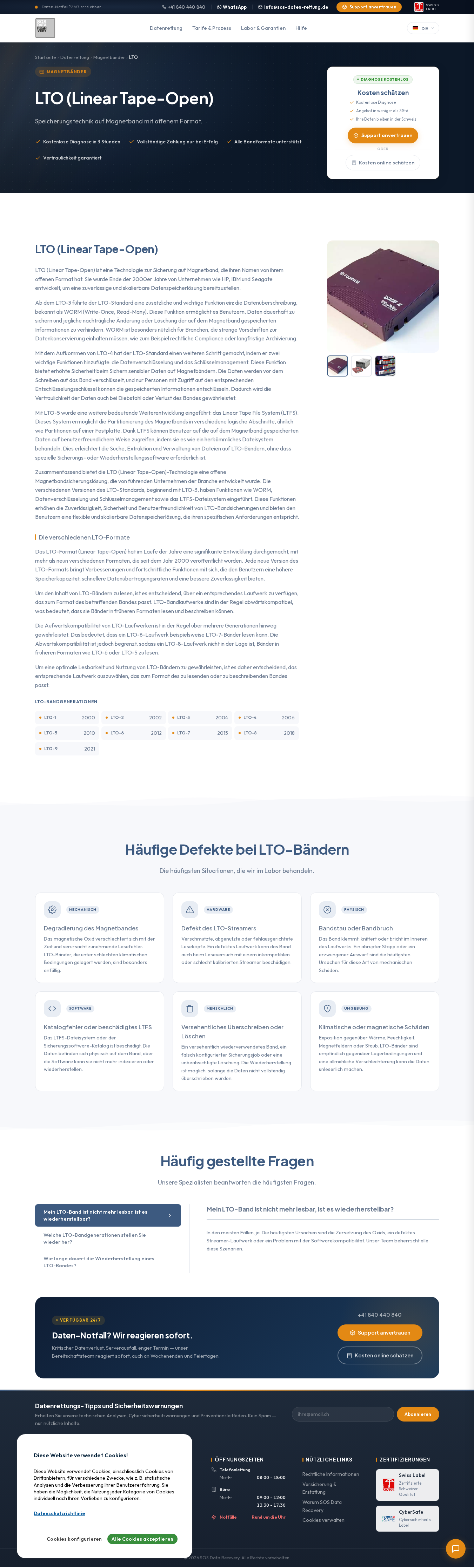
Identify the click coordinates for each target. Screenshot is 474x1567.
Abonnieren (418, 1414)
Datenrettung (166, 28)
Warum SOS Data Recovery (322, 1506)
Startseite (45, 57)
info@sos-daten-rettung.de (296, 7)
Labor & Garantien (263, 28)
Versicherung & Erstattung (319, 1488)
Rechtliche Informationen (330, 1474)
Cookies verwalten (323, 1520)
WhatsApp (235, 7)
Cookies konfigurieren (74, 1539)
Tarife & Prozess (211, 28)
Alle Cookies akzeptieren (142, 1539)
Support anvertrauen (372, 6)
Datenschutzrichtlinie (59, 1514)
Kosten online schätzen (386, 163)
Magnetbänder (109, 57)
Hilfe (301, 28)
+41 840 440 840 (187, 7)
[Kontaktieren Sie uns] (456, 1549)
